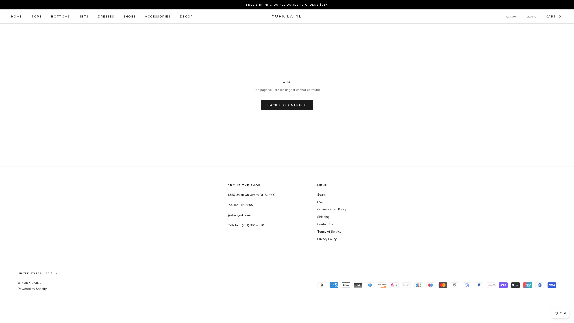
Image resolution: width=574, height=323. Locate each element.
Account (513, 16)
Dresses (106, 16)
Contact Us (325, 224)
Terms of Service (329, 231)
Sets (84, 16)
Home (16, 16)
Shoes (130, 16)
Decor (186, 16)
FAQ (320, 202)
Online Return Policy (331, 209)
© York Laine (30, 282)
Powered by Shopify (32, 289)
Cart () (554, 16)
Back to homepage (286, 105)
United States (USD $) (36, 273)
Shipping (323, 217)
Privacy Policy (327, 239)
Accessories (157, 16)
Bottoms (60, 16)
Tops (37, 16)
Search (532, 16)
